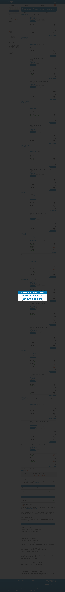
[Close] (46, 292)
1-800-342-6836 (34, 299)
